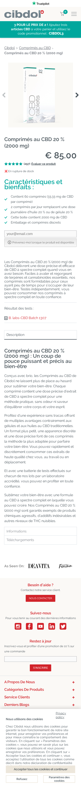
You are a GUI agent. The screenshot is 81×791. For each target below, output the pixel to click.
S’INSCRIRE (40, 667)
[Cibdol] (24, 13)
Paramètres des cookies (59, 779)
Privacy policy (61, 714)
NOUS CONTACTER (40, 598)
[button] (77, 95)
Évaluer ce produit (43, 163)
